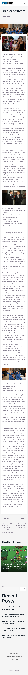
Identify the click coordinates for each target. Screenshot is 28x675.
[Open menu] (24, 3)
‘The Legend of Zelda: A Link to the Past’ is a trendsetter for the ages (14, 566)
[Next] (24, 559)
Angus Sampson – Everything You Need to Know (13, 636)
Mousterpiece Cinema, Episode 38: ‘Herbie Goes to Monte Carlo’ (20, 523)
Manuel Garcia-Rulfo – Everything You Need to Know (13, 622)
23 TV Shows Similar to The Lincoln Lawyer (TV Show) (14, 629)
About (10, 653)
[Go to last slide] (4, 559)
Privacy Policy (14, 659)
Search (4, 586)
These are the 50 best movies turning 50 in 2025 (11, 608)
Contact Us (16, 653)
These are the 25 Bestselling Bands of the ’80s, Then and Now (13, 615)
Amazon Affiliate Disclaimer (14, 656)
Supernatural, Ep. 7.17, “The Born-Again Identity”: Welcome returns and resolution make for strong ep (8, 525)
